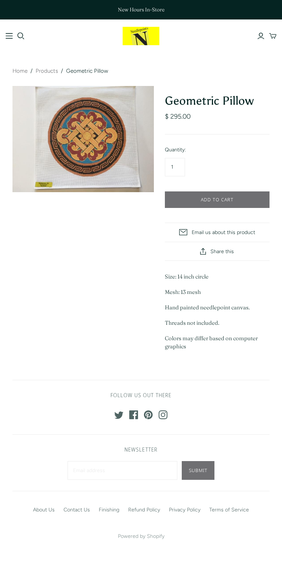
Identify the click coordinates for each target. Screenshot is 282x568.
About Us (44, 510)
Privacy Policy (184, 510)
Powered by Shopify (141, 536)
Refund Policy (144, 510)
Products (47, 71)
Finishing (109, 510)
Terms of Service (229, 510)
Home (20, 71)
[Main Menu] (9, 36)
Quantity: (175, 150)
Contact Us (77, 510)
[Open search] (21, 36)
